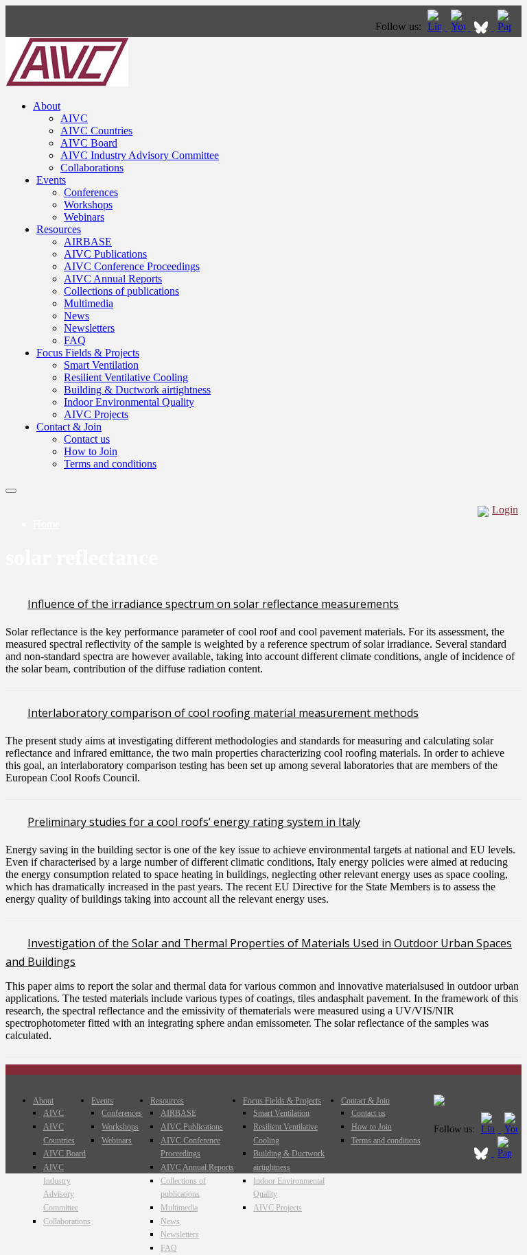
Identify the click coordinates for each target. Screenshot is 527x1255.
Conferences (91, 192)
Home (46, 524)
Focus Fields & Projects (87, 352)
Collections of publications (121, 291)
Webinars (84, 217)
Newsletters (89, 328)
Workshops (88, 204)
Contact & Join (69, 426)
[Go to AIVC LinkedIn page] (435, 26)
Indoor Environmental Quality (129, 402)
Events (51, 180)
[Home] (66, 82)
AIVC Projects (96, 414)
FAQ (75, 340)
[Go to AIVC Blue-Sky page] (482, 26)
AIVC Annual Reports (113, 278)
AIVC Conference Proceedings (132, 266)
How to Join (90, 451)
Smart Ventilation (101, 365)
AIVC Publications (105, 254)
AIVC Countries (96, 130)
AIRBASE (88, 241)
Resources (58, 229)
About (46, 106)
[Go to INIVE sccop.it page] (508, 26)
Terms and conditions (110, 464)
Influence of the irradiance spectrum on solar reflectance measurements (213, 603)
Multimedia (88, 303)
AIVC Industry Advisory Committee (139, 155)
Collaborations (92, 167)
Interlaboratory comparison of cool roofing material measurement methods (223, 712)
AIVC (74, 118)
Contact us (87, 439)
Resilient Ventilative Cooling (126, 377)
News (76, 315)
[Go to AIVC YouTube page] (459, 26)
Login (505, 509)
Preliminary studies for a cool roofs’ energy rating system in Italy (193, 821)
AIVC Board (88, 143)
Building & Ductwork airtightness (137, 389)
